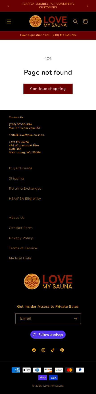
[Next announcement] (88, 6)
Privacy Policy (21, 238)
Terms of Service (23, 248)
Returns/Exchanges (25, 188)
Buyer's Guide (20, 168)
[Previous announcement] (8, 6)
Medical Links (20, 258)
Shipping (16, 178)
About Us (17, 218)
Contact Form (21, 228)
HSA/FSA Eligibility (25, 199)
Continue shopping (48, 89)
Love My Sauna (53, 385)
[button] (9, 21)
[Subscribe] (76, 318)
